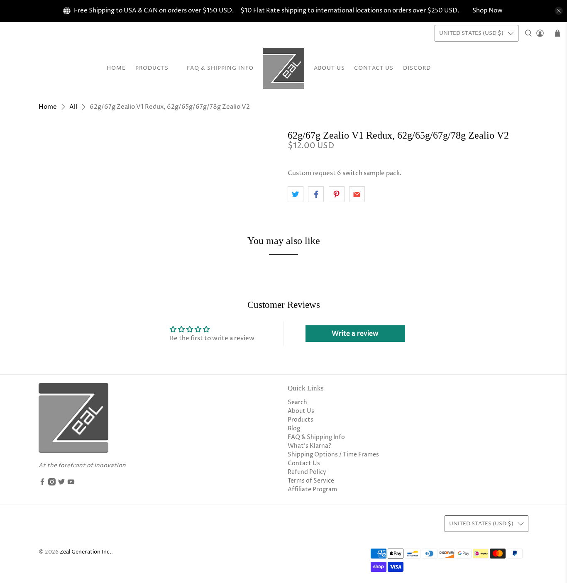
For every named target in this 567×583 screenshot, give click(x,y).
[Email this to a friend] (357, 194)
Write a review (355, 333)
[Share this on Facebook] (316, 194)
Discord (417, 68)
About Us (329, 68)
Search (297, 402)
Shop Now (487, 10)
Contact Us (373, 68)
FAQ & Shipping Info (220, 68)
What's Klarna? (309, 446)
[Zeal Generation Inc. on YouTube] (71, 484)
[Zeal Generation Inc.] (283, 68)
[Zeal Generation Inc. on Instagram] (52, 484)
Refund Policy (307, 472)
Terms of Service (311, 481)
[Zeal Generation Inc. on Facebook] (42, 484)
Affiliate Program (312, 489)
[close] (559, 11)
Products (152, 68)
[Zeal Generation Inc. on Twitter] (61, 484)
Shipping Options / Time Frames (333, 455)
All (73, 107)
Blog (294, 428)
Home (116, 68)
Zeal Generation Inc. (85, 552)
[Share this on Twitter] (295, 194)
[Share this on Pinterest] (337, 194)
